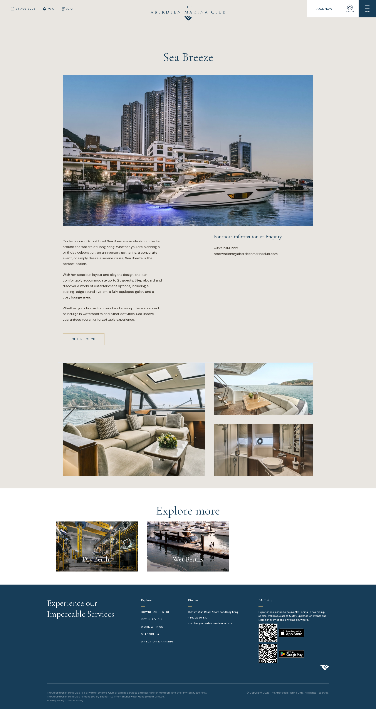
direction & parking (157, 641)
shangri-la (150, 634)
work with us (152, 627)
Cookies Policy (74, 700)
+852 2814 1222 (226, 248)
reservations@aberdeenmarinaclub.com (246, 253)
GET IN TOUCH (151, 619)
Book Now (324, 9)
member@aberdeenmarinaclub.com (210, 623)
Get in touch (84, 339)
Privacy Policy (55, 700)
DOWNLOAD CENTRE (155, 612)
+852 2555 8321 (198, 617)
